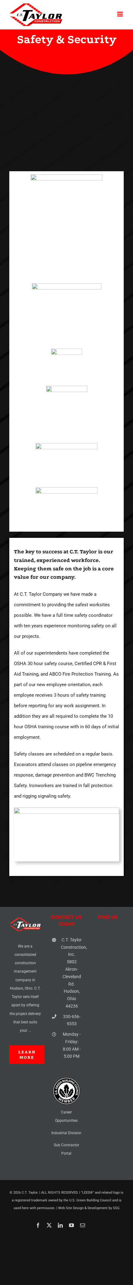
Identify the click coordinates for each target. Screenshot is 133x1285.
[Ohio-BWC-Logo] (66, 489)
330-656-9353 (71, 1020)
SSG (116, 1208)
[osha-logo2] (66, 445)
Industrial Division (66, 1133)
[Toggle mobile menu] (120, 14)
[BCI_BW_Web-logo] (66, 351)
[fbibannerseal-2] (66, 388)
